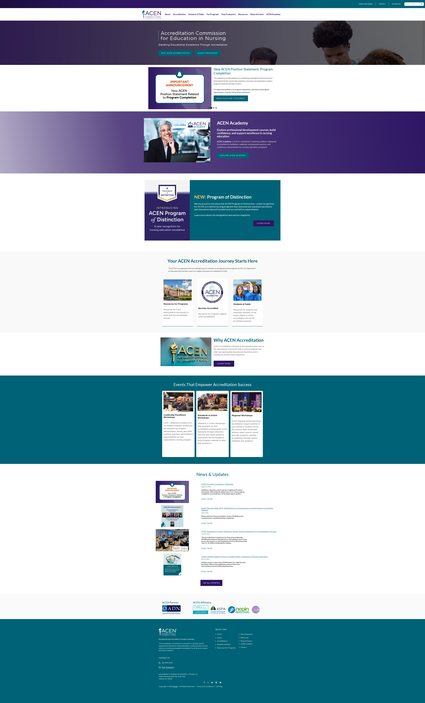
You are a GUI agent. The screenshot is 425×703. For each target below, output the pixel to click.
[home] (151, 14)
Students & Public (196, 14)
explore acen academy (233, 155)
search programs (207, 53)
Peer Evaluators (228, 14)
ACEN (175, 686)
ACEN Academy (273, 14)
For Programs (213, 14)
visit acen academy (227, 89)
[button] (168, 14)
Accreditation (179, 14)
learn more (263, 223)
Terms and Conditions (205, 686)
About (168, 14)
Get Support (168, 667)
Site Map (219, 686)
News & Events (257, 14)
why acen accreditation (175, 53)
